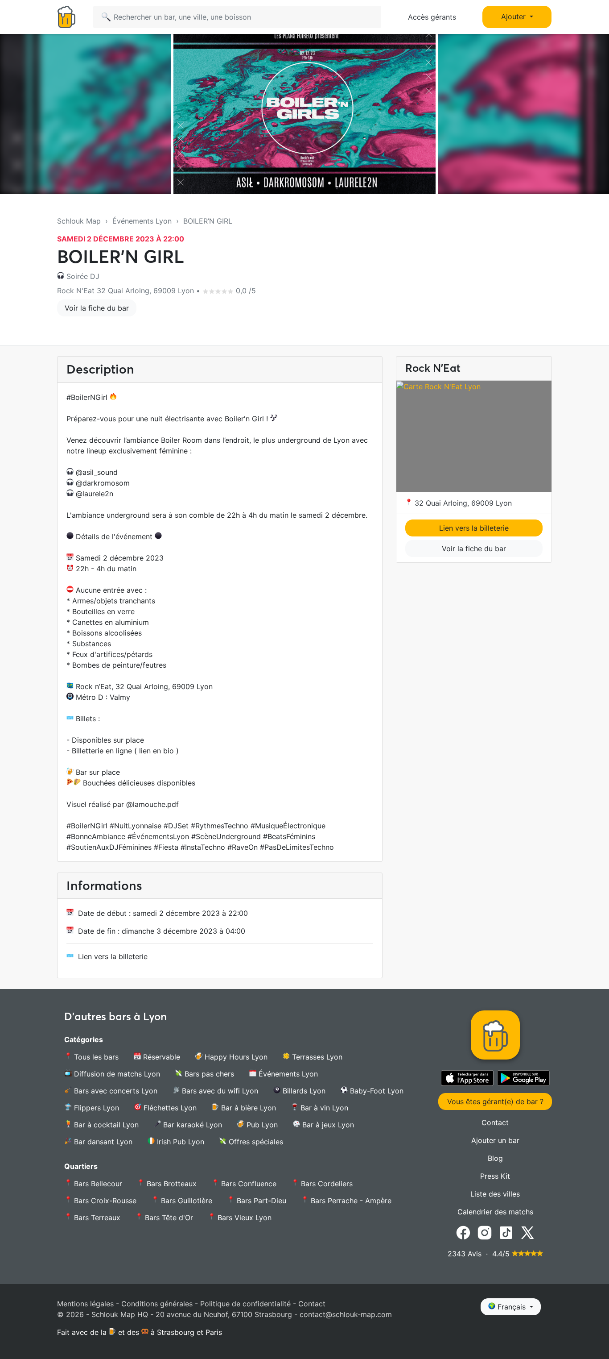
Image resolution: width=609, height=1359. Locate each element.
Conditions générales (157, 1303)
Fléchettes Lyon (169, 1107)
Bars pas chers (208, 1073)
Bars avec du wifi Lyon (219, 1090)
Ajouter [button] (514, 16)
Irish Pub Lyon (179, 1141)
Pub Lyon (261, 1124)
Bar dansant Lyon (102, 1141)
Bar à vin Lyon (323, 1107)
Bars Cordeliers (326, 1183)
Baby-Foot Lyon (375, 1090)
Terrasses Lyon (316, 1056)
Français (511, 1306)
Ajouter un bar (495, 1140)
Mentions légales (85, 1303)
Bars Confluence (247, 1183)
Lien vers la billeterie (113, 956)
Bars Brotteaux (170, 1183)
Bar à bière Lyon (247, 1107)
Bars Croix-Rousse (104, 1200)
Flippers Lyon (95, 1107)
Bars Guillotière (185, 1200)
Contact (495, 1122)
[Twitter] (527, 1232)
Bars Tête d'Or (168, 1217)
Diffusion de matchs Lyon (116, 1073)
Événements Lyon (142, 220)
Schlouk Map (79, 220)
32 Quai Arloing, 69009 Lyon (462, 503)
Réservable (160, 1056)
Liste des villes (495, 1193)
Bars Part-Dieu (260, 1200)
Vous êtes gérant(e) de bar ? (495, 1101)
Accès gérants (432, 16)
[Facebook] (463, 1232)
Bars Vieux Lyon (243, 1217)
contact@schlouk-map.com (346, 1314)
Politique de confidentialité (245, 1303)
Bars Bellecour (97, 1183)
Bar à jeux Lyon (327, 1124)
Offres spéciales (254, 1141)
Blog (495, 1158)
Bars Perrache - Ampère (350, 1200)
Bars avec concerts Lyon (114, 1090)
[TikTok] (506, 1232)
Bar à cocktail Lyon (105, 1124)
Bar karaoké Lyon (191, 1124)
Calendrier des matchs (495, 1211)
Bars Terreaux (96, 1217)
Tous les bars (95, 1056)
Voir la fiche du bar (97, 307)
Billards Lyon (302, 1090)
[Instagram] (484, 1232)
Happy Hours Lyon (234, 1056)
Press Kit (495, 1176)
